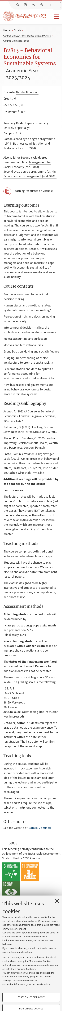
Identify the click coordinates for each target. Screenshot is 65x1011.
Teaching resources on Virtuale (33, 191)
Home (7, 30)
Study (17, 30)
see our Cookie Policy (38, 984)
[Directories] (26, 5)
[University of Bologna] (24, 16)
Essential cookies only (31, 997)
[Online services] (34, 5)
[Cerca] (18, 5)
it (58, 5)
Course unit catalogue (16, 41)
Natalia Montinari (27, 92)
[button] (54, 17)
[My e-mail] (49, 5)
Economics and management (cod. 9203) (30, 176)
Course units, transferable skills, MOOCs (27, 36)
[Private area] (41, 5)
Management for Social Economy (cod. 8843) (27, 164)
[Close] (57, 901)
